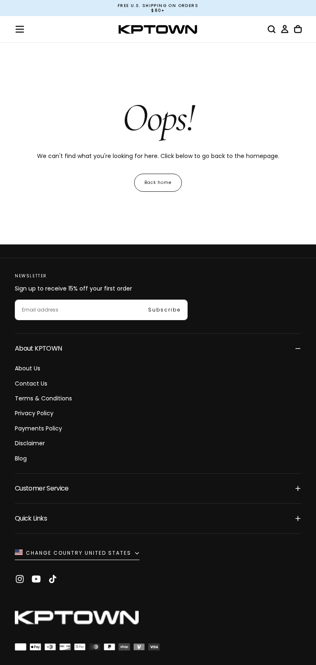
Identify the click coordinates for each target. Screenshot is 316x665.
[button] (20, 29)
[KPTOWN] (77, 619)
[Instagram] (20, 579)
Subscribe (164, 309)
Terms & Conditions (43, 398)
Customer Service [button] (42, 488)
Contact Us (31, 383)
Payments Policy (38, 428)
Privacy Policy (34, 413)
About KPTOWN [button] (38, 348)
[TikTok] (53, 579)
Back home (158, 182)
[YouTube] (36, 579)
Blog (21, 458)
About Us (27, 368)
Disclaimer (30, 443)
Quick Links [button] (31, 518)
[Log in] (285, 29)
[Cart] (298, 29)
